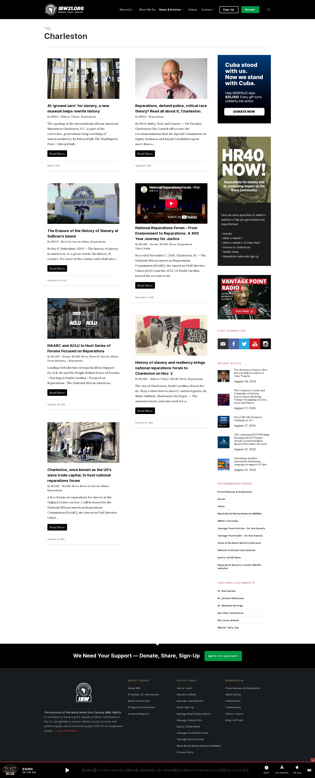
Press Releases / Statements (65, 360)
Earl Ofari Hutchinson (230, 613)
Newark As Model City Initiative (236, 550)
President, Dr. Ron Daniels (143, 694)
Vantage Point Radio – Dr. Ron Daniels (240, 535)
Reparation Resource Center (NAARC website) (239, 566)
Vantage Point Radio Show (193, 733)
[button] (67, 770)
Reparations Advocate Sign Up (241, 256)
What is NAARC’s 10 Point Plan (241, 242)
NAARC (143, 244)
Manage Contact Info (189, 720)
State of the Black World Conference (239, 543)
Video (221, 506)
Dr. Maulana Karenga (230, 605)
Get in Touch (184, 688)
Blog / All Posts (234, 720)
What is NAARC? (232, 238)
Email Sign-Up (185, 707)
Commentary (233, 707)
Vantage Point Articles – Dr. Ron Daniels (241, 528)
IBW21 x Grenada (228, 520)
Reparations (88, 116)
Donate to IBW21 (186, 694)
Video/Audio (143, 248)
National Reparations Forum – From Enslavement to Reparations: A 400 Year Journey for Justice (167, 233)
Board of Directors (139, 700)
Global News (233, 700)
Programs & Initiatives (141, 707)
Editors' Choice (70, 116)
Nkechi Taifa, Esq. (228, 627)
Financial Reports (138, 713)
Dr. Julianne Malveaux (231, 598)
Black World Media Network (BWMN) (239, 513)
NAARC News (168, 244)
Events (154, 244)
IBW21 (55, 116)
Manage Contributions (190, 700)
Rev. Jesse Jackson (228, 620)
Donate (227, 233)
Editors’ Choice (234, 713)
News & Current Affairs (75, 241)
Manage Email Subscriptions (194, 713)
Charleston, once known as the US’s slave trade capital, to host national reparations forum (79, 475)
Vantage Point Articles (190, 739)
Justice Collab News (229, 557)
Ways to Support (223, 656)
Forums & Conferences (236, 247)
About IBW (134, 688)
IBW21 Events (233, 694)
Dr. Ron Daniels (227, 591)
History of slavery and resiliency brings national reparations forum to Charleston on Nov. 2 (170, 368)
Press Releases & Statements (235, 491)
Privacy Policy (185, 752)
